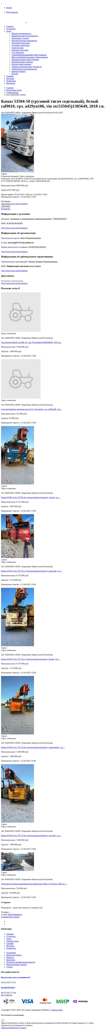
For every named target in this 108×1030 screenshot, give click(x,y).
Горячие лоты (12, 941)
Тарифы (10, 76)
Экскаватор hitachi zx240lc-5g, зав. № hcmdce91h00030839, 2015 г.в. (31, 342)
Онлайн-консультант (10, 917)
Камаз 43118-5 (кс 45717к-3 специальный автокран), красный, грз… (31, 571)
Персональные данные (16, 964)
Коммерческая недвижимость (25, 36)
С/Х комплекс (18, 52)
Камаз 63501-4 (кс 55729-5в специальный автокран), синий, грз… (30, 497)
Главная (9, 26)
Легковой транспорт (21, 43)
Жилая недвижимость (21, 33)
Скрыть (22, 1028)
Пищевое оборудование (22, 62)
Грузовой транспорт (21, 45)
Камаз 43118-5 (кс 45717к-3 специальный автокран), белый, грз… (30, 659)
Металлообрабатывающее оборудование (30, 57)
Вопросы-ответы (13, 955)
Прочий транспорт (20, 50)
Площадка (5, 209)
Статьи (9, 967)
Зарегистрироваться (10, 1028)
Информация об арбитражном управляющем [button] (27, 256)
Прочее (15, 74)
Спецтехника (18, 48)
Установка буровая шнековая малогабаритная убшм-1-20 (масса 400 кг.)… (34, 884)
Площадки (11, 81)
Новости (10, 957)
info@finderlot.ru (15, 914)
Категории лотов (14, 90)
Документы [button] (7, 275)
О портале (11, 29)
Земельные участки (20, 38)
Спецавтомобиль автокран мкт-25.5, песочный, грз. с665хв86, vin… (31, 409)
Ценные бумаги (19, 71)
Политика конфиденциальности (20, 962)
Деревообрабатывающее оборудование (29, 55)
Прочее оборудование (21, 64)
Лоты (8, 31)
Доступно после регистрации (14, 204)
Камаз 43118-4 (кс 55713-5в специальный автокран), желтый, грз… (31, 835)
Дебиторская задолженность (24, 69)
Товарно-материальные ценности (27, 67)
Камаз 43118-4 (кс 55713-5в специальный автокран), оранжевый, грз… (33, 747)
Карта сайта (57, 1010)
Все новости (6, 995)
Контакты (10, 83)
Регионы (10, 78)
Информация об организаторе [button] (18, 233)
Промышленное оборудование (25, 59)
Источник (5, 206)
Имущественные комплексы (24, 40)
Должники (11, 953)
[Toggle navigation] (26, 22)
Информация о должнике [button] (15, 214)
